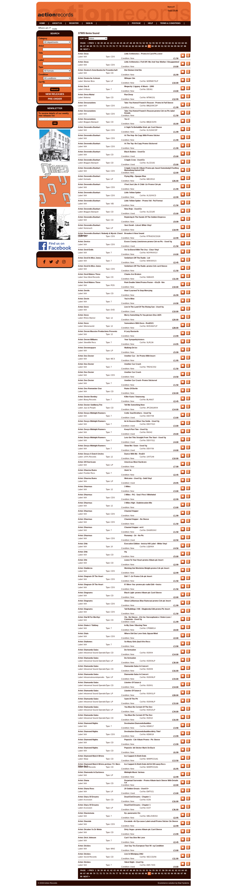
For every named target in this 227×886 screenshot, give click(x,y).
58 (163, 43)
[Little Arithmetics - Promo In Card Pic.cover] (188, 57)
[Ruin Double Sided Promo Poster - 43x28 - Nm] (188, 285)
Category (43, 38)
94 (172, 46)
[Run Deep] (188, 97)
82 (133, 46)
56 (157, 43)
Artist (41, 46)
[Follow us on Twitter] (51, 262)
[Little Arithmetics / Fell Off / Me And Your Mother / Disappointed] (188, 65)
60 (170, 43)
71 (97, 46)
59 (166, 43)
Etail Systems (183, 883)
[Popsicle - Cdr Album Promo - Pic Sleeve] (188, 742)
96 (178, 46)
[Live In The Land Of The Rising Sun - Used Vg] (188, 310)
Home (42, 23)
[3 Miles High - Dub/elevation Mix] (188, 506)
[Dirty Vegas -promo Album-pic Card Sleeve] (188, 832)
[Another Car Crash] (188, 367)
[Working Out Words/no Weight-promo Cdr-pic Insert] (188, 571)
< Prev (90, 43)
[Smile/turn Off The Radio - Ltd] (188, 261)
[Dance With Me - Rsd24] (188, 457)
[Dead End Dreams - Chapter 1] (188, 800)
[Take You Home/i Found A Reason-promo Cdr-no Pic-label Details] (188, 114)
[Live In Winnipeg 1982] (188, 857)
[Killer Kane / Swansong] (188, 400)
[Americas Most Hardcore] (188, 465)
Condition (43, 74)
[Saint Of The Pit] (188, 702)
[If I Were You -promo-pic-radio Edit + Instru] (188, 587)
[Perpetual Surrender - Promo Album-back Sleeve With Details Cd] (188, 783)
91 (162, 46)
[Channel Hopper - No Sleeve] (188, 522)
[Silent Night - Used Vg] (188, 865)
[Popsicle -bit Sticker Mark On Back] (188, 751)
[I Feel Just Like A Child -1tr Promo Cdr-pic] (188, 187)
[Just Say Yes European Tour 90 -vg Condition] (188, 849)
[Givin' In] (188, 473)
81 (130, 46)
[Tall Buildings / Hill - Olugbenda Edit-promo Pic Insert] (188, 612)
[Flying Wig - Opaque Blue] (188, 179)
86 (146, 46)
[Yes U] (188, 122)
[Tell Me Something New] (188, 408)
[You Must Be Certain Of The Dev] (188, 710)
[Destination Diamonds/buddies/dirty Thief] (188, 734)
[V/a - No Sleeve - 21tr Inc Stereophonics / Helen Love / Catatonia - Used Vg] (188, 620)
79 (123, 46)
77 (117, 46)
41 (108, 43)
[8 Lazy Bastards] (188, 334)
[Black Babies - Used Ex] (188, 155)
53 (147, 43)
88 (152, 46)
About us (57, 23)
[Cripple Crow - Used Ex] (188, 163)
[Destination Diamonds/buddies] (188, 726)
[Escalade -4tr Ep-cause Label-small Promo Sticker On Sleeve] (188, 824)
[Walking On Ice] (188, 351)
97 (182, 46)
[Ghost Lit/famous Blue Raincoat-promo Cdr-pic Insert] (188, 604)
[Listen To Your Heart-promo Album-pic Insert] (188, 563)
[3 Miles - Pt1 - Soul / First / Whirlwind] (188, 498)
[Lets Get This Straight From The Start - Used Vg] (188, 440)
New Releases (55, 94)
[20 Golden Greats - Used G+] (188, 791)
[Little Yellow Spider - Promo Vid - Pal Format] (188, 204)
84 (140, 46)
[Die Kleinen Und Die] (188, 73)
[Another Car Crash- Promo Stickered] (188, 383)
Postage (136, 23)
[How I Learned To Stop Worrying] (188, 293)
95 (175, 46)
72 (101, 46)
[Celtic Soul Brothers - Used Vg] (188, 416)
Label (41, 60)
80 (127, 46)
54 (150, 43)
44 (118, 43)
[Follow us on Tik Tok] (58, 262)
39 (102, 43)
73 (104, 46)
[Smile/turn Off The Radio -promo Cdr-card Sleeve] (188, 269)
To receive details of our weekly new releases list (54, 114)
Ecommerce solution (166, 883)
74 (107, 46)
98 (185, 46)
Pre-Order (55, 99)
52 (144, 43)
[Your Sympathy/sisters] (188, 342)
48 (131, 43)
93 (169, 46)
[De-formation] (188, 653)
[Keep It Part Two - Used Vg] (188, 432)
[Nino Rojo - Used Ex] (188, 212)
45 (121, 43)
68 (88, 46)
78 (120, 46)
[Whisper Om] (188, 81)
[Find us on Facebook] (45, 262)
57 (160, 43)
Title (41, 53)
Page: (83, 43)
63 (179, 43)
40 (105, 43)
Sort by (84, 38)
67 (84, 46)
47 (127, 43)
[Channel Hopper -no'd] (188, 530)
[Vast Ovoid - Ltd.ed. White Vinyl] (188, 228)
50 (137, 43)
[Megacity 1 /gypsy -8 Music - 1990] (188, 89)
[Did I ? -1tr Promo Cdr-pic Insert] (188, 579)
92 (165, 46)
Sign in (89, 23)
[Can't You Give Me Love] (188, 840)
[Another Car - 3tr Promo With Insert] (188, 359)
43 (115, 43)
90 (159, 46)
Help (150, 23)
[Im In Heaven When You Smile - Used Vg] (188, 424)
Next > (86, 49)
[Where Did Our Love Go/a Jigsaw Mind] (188, 636)
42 (111, 43)
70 (94, 46)
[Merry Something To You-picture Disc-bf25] (188, 318)
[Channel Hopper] (188, 514)
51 (140, 43)
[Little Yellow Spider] (188, 195)
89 (156, 46)
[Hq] (188, 555)
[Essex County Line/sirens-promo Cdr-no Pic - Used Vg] (188, 244)
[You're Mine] (188, 302)
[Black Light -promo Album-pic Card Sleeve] (188, 596)
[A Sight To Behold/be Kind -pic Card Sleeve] (188, 130)
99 (81, 49)
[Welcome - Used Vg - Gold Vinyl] (188, 481)
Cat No (42, 82)
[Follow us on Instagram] (64, 262)
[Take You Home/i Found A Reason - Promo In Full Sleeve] (188, 106)
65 (186, 43)
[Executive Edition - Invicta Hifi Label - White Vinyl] (188, 547)
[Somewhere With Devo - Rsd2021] (188, 326)
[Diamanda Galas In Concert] (188, 669)
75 (110, 46)
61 (173, 43)
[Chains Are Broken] (188, 277)
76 (114, 46)
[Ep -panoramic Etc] (188, 816)
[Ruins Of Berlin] (188, 391)
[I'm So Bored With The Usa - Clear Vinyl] (188, 253)
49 (134, 43)
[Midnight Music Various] (188, 775)
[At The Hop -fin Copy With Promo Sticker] (188, 138)
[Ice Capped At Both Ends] (188, 759)
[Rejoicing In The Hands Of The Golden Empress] (188, 220)
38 (98, 43)
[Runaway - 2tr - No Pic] (188, 538)
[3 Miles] (188, 489)
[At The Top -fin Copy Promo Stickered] (188, 146)
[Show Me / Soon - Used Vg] (188, 449)
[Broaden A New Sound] (188, 236)
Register (74, 23)
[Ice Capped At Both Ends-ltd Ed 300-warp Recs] (188, 767)
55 (153, 43)
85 (143, 46)
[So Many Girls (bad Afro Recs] (188, 645)
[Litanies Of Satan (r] (188, 685)
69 (91, 46)
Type (41, 67)
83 (136, 46)
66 (81, 46)
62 (176, 43)
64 (183, 43)
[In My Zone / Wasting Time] (188, 628)
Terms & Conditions (170, 23)
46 (124, 43)
